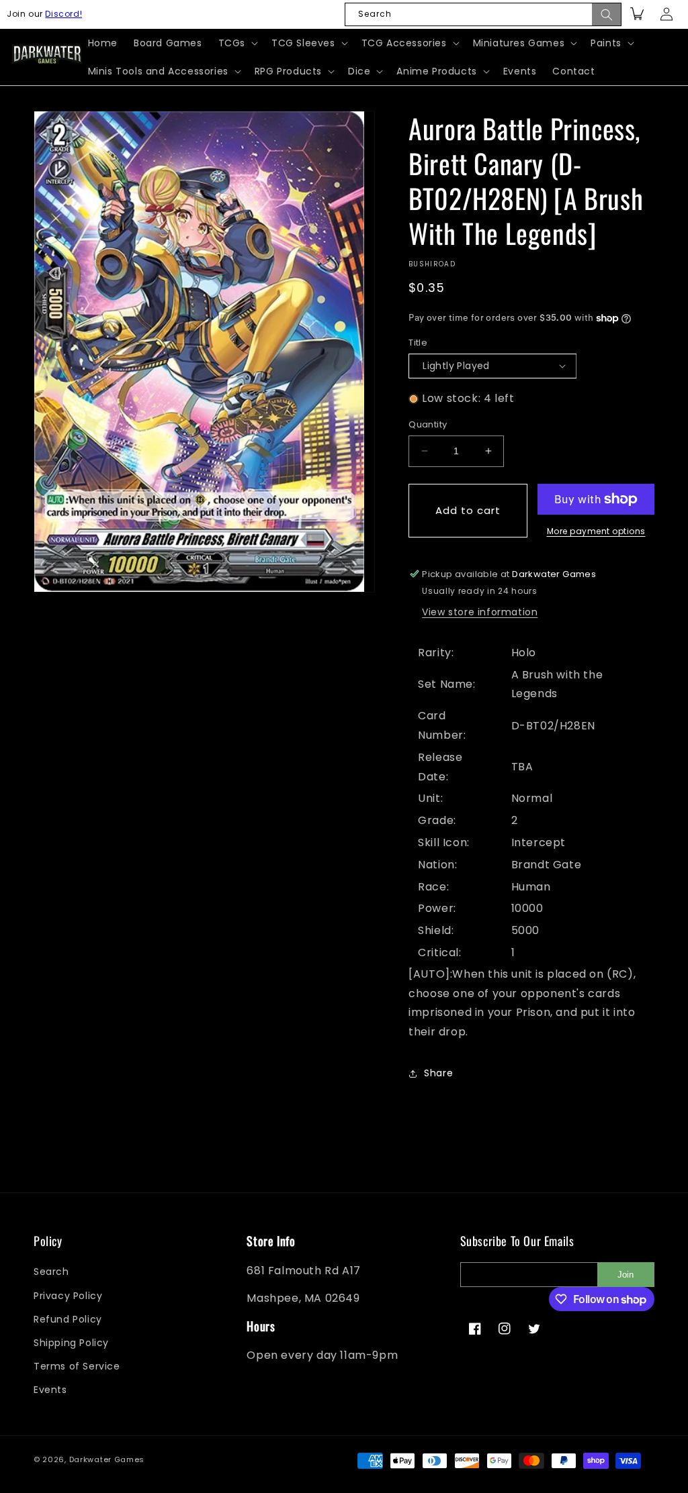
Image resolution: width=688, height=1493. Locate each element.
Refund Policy (68, 1319)
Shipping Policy (71, 1342)
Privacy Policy (68, 1295)
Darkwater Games (107, 1459)
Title (417, 342)
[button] (236, 43)
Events (50, 1389)
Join (625, 1275)
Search (51, 1271)
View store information (480, 612)
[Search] (606, 14)
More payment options (596, 531)
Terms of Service (77, 1366)
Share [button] (438, 1073)
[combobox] (483, 14)
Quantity (427, 424)
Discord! (63, 13)
